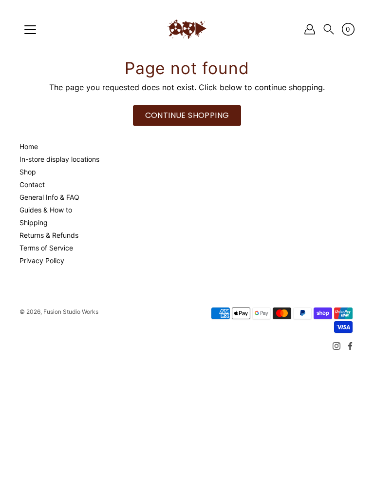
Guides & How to (45, 210)
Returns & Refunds (48, 235)
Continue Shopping (187, 115)
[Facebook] (350, 346)
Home (28, 146)
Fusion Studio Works (70, 311)
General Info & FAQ (49, 197)
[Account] (310, 29)
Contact (32, 184)
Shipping (33, 222)
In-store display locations (59, 159)
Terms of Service (46, 248)
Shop (27, 172)
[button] (328, 29)
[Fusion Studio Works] (187, 29)
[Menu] (30, 29)
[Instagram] (336, 346)
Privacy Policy (41, 260)
